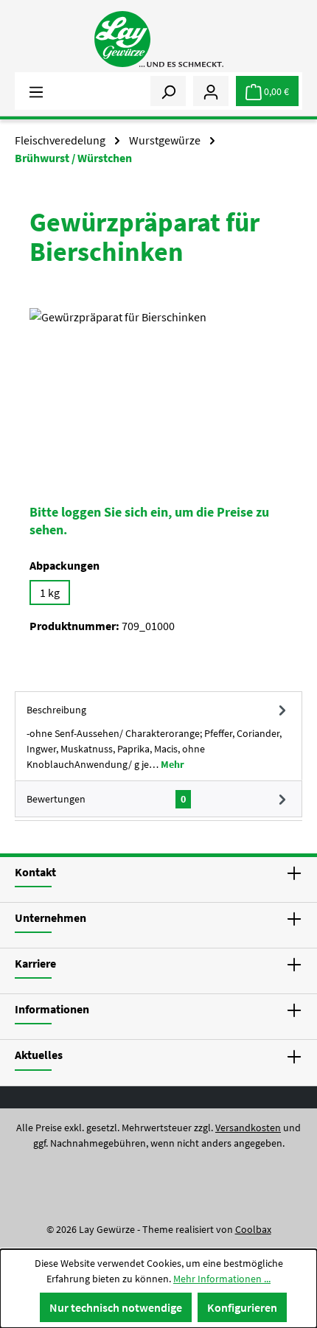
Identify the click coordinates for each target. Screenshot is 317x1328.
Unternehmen (50, 917)
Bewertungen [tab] (106, 798)
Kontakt (35, 871)
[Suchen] (168, 90)
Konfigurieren (242, 1307)
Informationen (52, 1009)
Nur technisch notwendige (115, 1307)
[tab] (158, 735)
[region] (158, 391)
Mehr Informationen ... (222, 1278)
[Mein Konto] (211, 90)
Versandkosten (248, 1127)
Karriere (35, 963)
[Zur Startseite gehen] (158, 39)
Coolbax (253, 1229)
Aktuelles (39, 1054)
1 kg (50, 592)
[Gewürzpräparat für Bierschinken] (158, 391)
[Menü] (36, 90)
